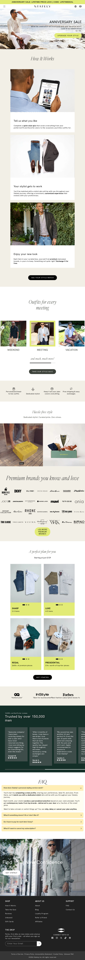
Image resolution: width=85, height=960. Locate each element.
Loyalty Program (41, 913)
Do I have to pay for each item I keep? (18, 822)
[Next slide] (82, 328)
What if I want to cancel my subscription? (20, 828)
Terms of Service (17, 954)
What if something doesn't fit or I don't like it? (21, 815)
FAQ (67, 905)
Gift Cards (9, 921)
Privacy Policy (29, 954)
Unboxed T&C (69, 954)
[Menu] (4, 6)
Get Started (42, 677)
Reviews (8, 913)
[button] (79, 6)
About (37, 905)
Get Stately (11, 873)
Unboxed (8, 918)
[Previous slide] (3, 328)
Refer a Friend (41, 918)
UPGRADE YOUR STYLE (68, 35)
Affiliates (38, 921)
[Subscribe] (39, 943)
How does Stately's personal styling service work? (23, 788)
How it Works (10, 905)
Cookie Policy (58, 954)
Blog (37, 910)
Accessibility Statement (43, 954)
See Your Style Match (42, 278)
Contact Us (70, 910)
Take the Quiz (10, 910)
